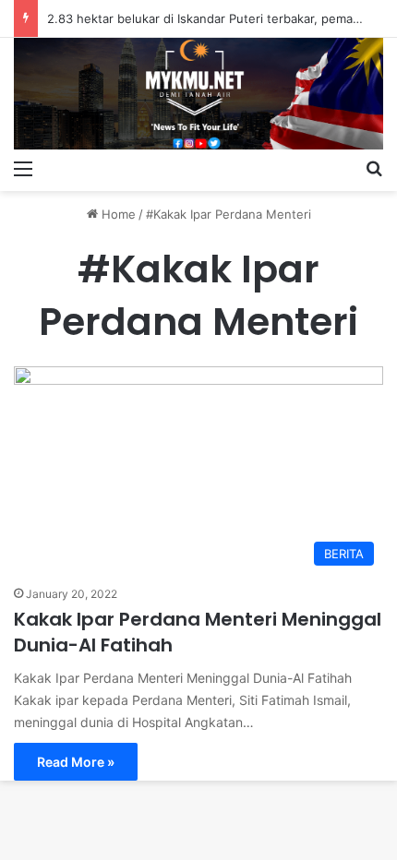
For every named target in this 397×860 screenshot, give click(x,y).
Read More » (75, 762)
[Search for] (374, 168)
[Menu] (23, 168)
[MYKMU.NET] (198, 93)
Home (117, 214)
